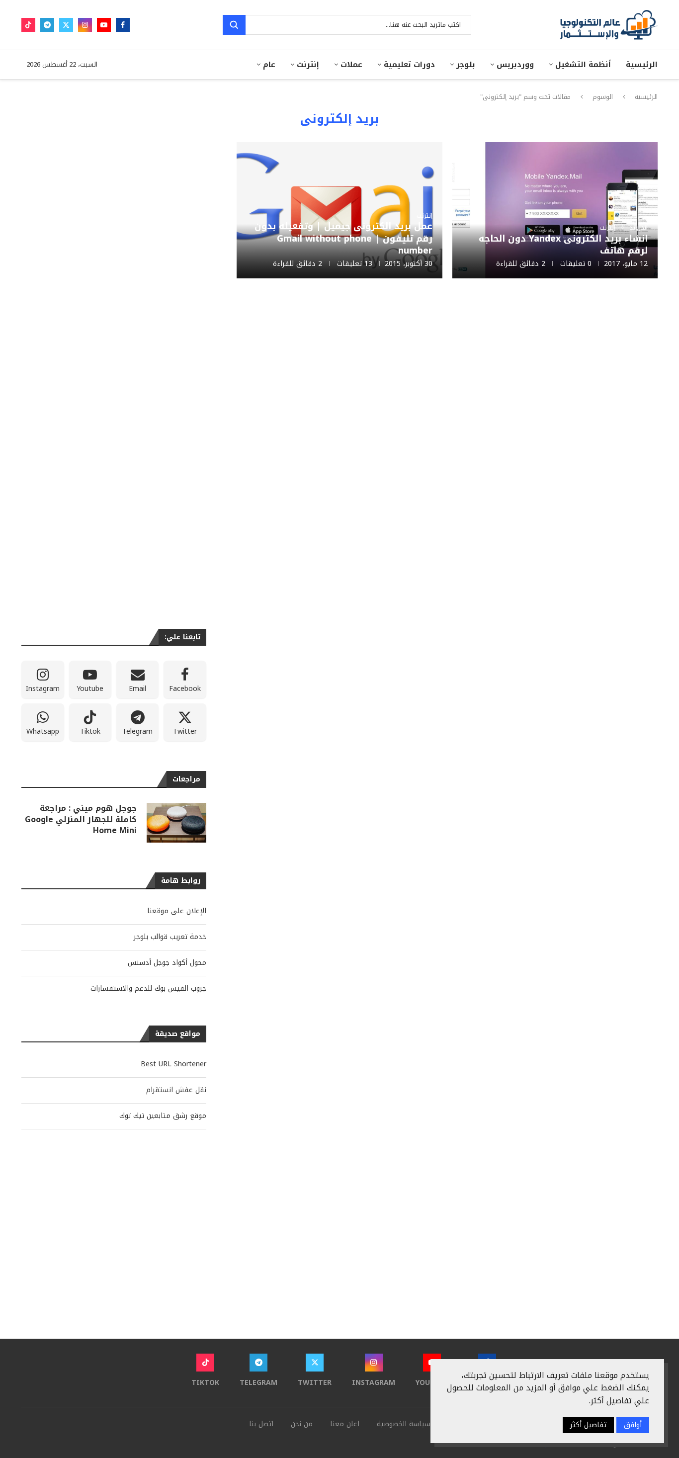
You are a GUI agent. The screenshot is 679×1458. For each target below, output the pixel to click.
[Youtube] (104, 25)
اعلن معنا (344, 1424)
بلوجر (465, 65)
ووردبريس (515, 65)
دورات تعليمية (409, 65)
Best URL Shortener (173, 1064)
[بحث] (234, 25)
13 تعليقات (354, 263)
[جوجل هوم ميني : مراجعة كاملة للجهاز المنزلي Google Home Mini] (176, 823)
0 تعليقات (576, 263)
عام (269, 65)
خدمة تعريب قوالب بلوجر (170, 936)
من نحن (302, 1424)
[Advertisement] (339, 375)
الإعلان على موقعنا (176, 911)
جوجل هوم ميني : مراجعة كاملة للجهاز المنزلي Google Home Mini (81, 819)
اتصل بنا (261, 1424)
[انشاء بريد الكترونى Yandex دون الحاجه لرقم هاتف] (555, 210)
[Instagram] (85, 25)
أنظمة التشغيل (583, 65)
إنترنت (308, 65)
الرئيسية (642, 65)
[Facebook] (123, 25)
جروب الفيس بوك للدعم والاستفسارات (148, 988)
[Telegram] (47, 25)
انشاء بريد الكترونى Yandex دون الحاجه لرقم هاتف (563, 244)
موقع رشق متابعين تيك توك (162, 1115)
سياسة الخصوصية (403, 1424)
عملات (351, 65)
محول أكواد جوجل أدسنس (167, 962)
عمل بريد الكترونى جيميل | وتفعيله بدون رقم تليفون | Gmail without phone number (343, 238)
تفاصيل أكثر (588, 1425)
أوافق (633, 1425)
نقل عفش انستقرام (176, 1090)
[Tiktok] (28, 25)
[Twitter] (66, 25)
